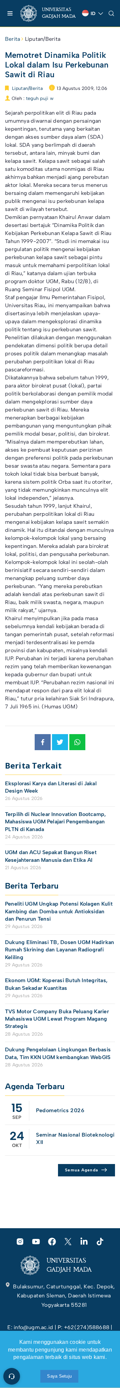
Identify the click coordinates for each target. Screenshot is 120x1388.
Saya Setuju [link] (59, 1376)
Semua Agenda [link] (81, 1170)
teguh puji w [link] (40, 98)
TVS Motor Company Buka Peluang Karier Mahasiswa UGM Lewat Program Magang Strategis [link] (57, 1019)
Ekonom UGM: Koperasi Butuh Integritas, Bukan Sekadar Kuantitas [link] (56, 984)
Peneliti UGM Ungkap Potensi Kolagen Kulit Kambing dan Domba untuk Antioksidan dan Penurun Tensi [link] (59, 911)
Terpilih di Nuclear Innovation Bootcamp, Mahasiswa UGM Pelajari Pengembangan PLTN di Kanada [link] (55, 821)
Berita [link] (12, 39)
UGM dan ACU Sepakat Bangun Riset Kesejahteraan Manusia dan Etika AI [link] (51, 856)
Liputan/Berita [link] (42, 39)
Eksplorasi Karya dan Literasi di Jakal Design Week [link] (51, 787)
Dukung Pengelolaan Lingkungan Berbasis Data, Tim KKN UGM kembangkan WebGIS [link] (58, 1053)
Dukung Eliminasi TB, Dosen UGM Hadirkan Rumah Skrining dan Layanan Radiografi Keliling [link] (59, 949)
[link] (48, 13)
